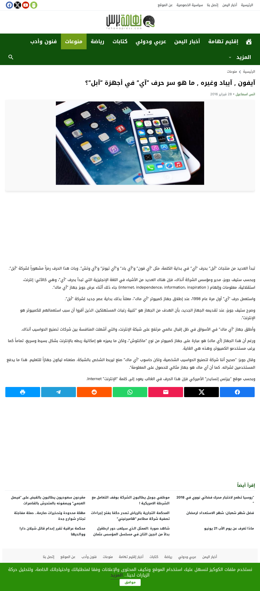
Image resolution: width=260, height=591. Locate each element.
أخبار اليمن (229, 5)
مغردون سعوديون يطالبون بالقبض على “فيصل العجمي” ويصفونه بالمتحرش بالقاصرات (48, 500)
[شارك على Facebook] (237, 392)
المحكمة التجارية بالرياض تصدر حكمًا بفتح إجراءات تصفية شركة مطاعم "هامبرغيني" (130, 516)
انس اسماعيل (245, 94)
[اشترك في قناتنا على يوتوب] (25, 5)
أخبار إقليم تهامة (131, 557)
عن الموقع (165, 5)
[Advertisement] (130, 227)
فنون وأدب (43, 41)
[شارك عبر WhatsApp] (130, 392)
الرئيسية (247, 5)
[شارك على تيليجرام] (58, 392)
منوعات (74, 41)
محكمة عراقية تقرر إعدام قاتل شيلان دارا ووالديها (52, 531)
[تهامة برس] (130, 22)
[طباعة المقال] (23, 392)
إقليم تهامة (223, 41)
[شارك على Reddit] (94, 392)
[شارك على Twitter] (201, 392)
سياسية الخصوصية (189, 5)
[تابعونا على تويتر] (17, 5)
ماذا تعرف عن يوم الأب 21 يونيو (229, 528)
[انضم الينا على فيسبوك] (9, 5)
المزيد (243, 57)
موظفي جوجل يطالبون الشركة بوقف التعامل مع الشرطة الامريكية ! (131, 500)
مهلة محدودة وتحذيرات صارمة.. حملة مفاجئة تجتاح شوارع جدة (49, 516)
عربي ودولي (151, 41)
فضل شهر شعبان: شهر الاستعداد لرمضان (220, 513)
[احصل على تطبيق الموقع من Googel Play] (33, 5)
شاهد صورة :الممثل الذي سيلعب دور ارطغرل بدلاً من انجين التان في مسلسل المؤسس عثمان (131, 531)
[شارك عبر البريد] (166, 392)
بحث (11, 57)
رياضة (97, 41)
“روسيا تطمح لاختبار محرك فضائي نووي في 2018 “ (215, 500)
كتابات (119, 41)
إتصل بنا (212, 5)
